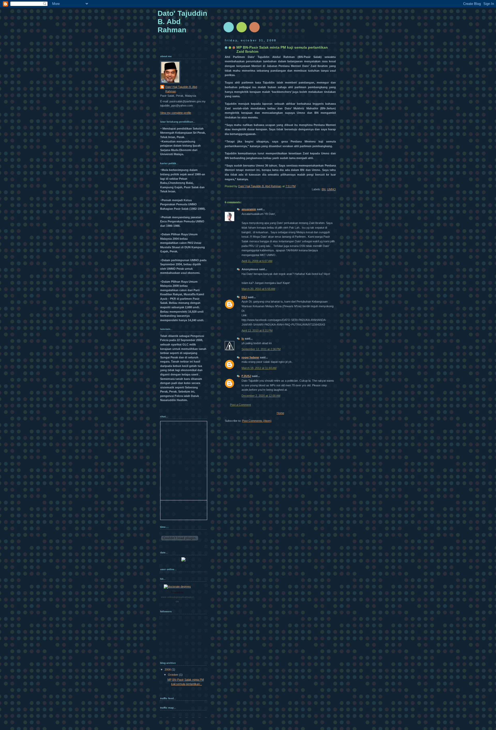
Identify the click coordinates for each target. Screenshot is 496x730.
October (173, 674)
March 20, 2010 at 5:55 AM (258, 288)
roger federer (250, 357)
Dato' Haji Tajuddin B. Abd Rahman (181, 89)
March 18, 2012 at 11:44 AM (259, 368)
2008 (168, 669)
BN (324, 189)
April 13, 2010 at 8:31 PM (257, 330)
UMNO (331, 189)
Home (280, 413)
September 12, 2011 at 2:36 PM (261, 349)
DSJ (244, 297)
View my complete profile (175, 112)
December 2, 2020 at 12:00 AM (261, 395)
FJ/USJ (246, 376)
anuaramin (249, 209)
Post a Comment (240, 404)
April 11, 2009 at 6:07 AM (257, 260)
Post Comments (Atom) (257, 420)
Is (243, 338)
